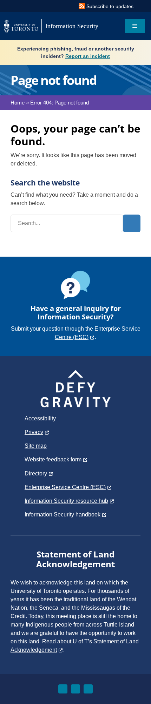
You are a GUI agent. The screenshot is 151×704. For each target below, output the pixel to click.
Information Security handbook (62, 514)
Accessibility (40, 418)
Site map (36, 446)
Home (18, 103)
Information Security (71, 25)
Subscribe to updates (109, 6)
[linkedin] (75, 688)
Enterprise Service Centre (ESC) (65, 487)
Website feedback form (53, 459)
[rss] (88, 688)
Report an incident (87, 56)
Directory (36, 473)
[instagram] (62, 688)
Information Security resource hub (66, 501)
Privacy (34, 432)
